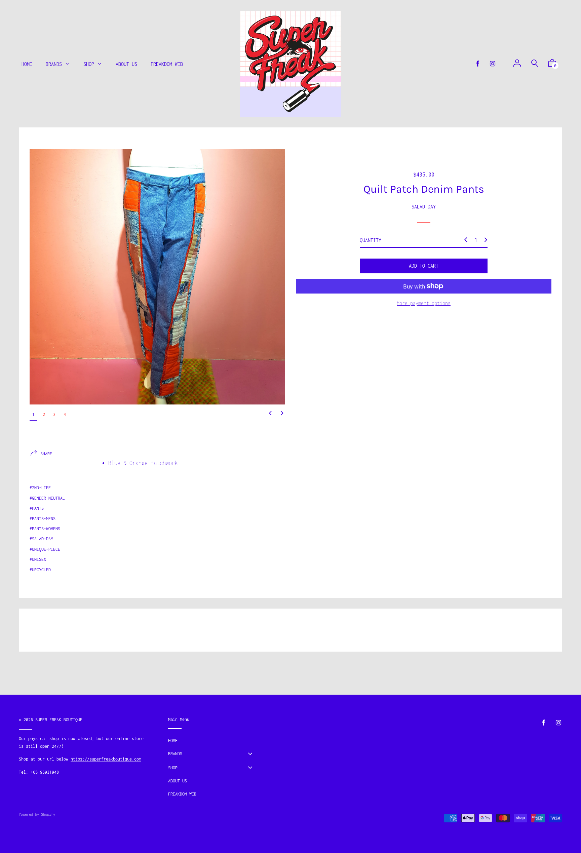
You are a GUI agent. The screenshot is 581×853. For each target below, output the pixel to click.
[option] (157, 276)
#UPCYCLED (40, 569)
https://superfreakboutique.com (106, 759)
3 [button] (54, 414)
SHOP (173, 767)
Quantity (370, 240)
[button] (270, 413)
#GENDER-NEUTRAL (47, 498)
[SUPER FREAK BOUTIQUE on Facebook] (477, 64)
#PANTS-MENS (42, 518)
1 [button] (33, 414)
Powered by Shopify (37, 814)
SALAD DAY (424, 206)
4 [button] (65, 414)
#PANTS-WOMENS (45, 528)
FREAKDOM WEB (182, 794)
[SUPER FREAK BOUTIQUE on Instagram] (492, 64)
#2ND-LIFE (40, 487)
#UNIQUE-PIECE (45, 549)
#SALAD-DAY (41, 538)
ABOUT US (177, 780)
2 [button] (44, 414)
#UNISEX (38, 559)
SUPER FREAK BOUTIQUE (58, 719)
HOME (173, 740)
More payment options (424, 303)
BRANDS (175, 753)
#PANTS (37, 508)
